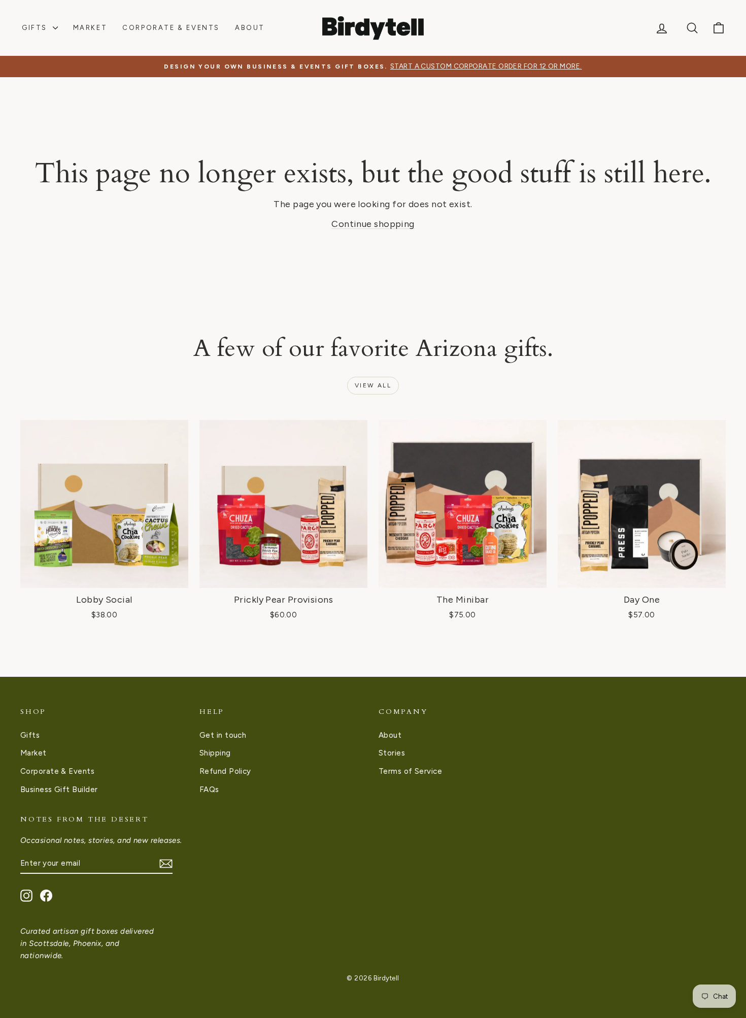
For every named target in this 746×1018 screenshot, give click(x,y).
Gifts (36, 27)
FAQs (209, 789)
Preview (104, 576)
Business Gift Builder (58, 789)
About (250, 27)
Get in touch (222, 735)
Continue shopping (373, 223)
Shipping (215, 753)
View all (373, 385)
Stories (392, 753)
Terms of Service (410, 771)
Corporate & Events (171, 27)
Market (90, 27)
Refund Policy (225, 771)
